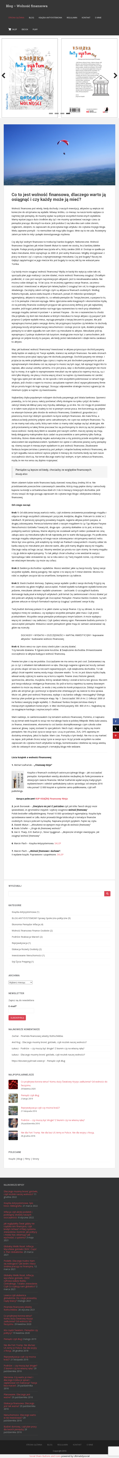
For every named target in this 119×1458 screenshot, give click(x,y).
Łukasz (15, 1048)
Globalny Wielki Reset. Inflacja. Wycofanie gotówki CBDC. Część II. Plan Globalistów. (20, 1249)
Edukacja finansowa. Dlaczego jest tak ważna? (19, 1405)
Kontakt (86, 17)
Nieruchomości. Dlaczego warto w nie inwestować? (20, 1416)
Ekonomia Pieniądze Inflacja (26, 924)
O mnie (98, 17)
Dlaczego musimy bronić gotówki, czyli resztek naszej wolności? (54, 1042)
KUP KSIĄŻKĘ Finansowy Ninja (51, 798)
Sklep (14, 29)
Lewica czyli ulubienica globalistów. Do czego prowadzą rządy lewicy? (20, 1298)
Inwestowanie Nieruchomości (27, 955)
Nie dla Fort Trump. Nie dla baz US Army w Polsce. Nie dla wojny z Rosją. (57, 1132)
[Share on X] (116, 728)
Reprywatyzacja (20, 943)
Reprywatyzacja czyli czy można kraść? (40, 1107)
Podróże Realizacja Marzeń (25, 936)
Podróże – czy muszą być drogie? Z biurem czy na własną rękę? (52, 1048)
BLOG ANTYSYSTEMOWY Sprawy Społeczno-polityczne (39, 918)
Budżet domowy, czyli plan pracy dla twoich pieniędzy (20, 1428)
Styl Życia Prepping (21, 961)
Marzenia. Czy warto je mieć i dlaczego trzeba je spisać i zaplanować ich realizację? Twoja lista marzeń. (20, 1381)
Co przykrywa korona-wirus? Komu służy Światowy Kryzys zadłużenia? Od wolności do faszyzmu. (18, 1320)
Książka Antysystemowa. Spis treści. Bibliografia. (18, 1204)
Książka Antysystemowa (50, 17)
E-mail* (13, 1006)
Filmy (35, 29)
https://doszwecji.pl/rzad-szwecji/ (28, 1060)
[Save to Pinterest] (116, 736)
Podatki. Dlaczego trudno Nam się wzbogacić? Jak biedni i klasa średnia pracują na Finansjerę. (19, 1263)
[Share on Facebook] (116, 721)
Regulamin (72, 17)
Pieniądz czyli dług (56, 1060)
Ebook (25, 29)
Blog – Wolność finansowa (27, 6)
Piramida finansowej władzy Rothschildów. (42, 1036)
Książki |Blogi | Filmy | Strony (24, 1158)
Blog (31, 17)
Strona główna (16, 17)
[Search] (107, 893)
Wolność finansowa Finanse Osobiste (30, 930)
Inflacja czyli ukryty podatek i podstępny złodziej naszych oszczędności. (18, 1214)
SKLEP (58, 843)
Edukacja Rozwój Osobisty (25, 949)
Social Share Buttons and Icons (45, 1456)
